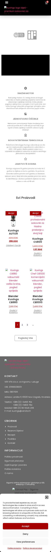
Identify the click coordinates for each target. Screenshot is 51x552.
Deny (25, 534)
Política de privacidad (32, 548)
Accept (25, 526)
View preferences (25, 541)
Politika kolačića (14, 548)
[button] (46, 497)
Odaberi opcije (13, 245)
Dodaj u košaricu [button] (38, 254)
